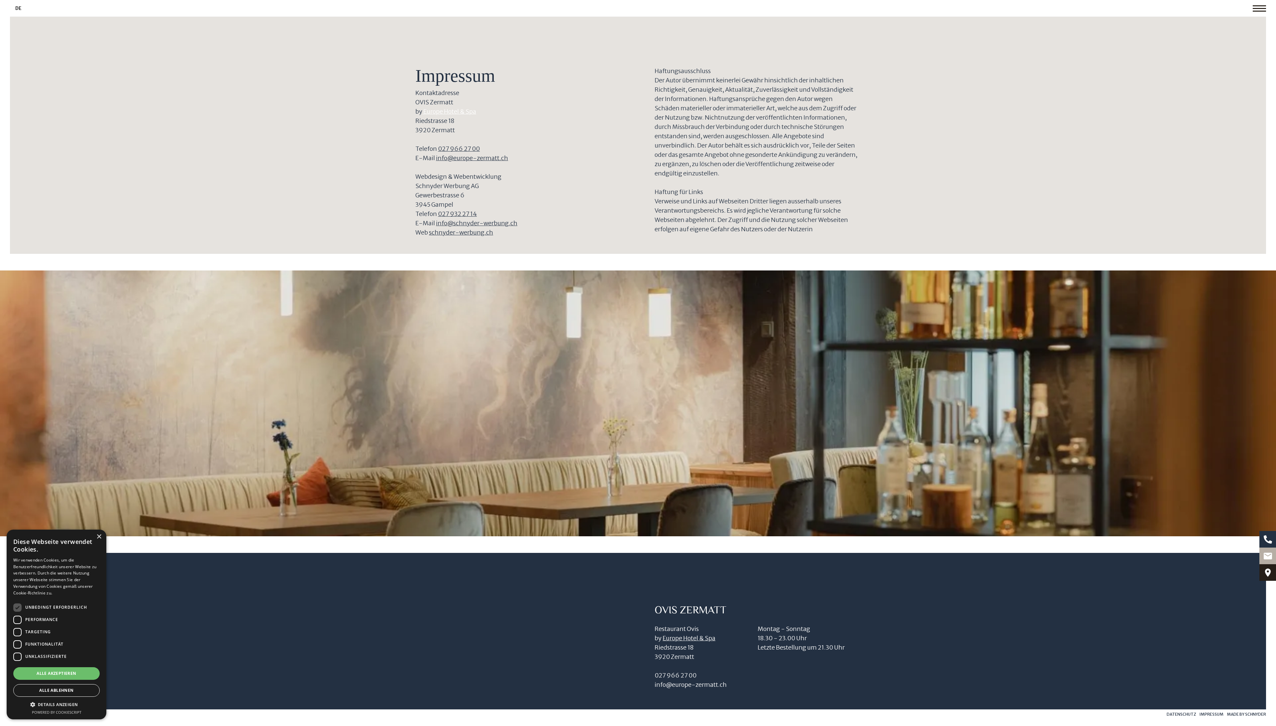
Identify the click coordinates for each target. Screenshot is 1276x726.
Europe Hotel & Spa (449, 111)
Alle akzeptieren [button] (56, 673)
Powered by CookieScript (56, 712)
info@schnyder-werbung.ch (476, 223)
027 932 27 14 (457, 214)
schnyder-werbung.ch (461, 232)
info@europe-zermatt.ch (472, 158)
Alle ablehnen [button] (56, 690)
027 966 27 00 (459, 149)
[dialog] (56, 624)
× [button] (98, 536)
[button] (56, 704)
